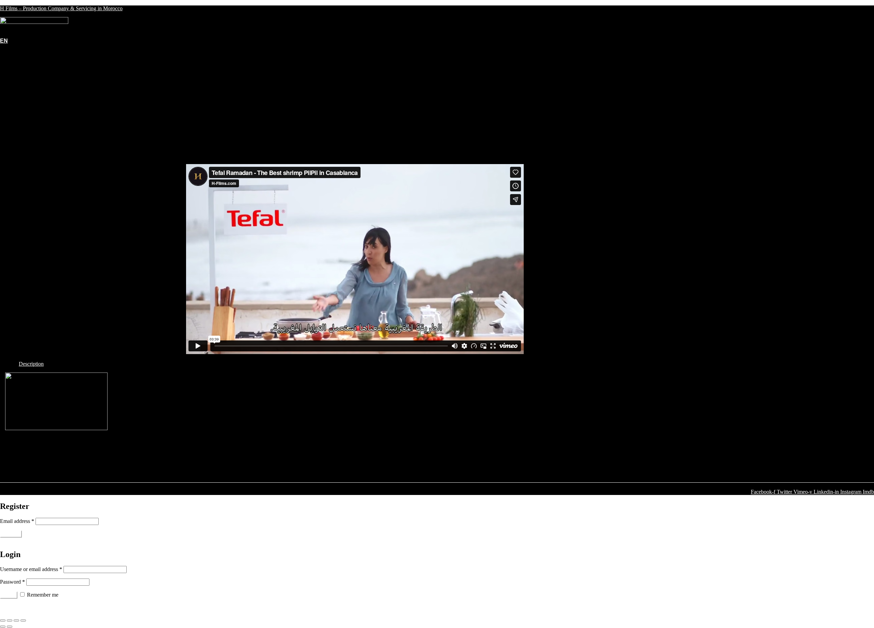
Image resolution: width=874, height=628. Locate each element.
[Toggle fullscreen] (16, 620)
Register (11, 534)
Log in (9, 595)
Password (12, 582)
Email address (17, 521)
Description (31, 364)
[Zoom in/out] (23, 620)
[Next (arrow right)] (9, 627)
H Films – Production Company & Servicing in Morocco (61, 8)
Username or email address (31, 569)
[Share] (9, 620)
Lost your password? (22, 607)
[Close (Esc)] (2, 620)
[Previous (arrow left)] (2, 627)
